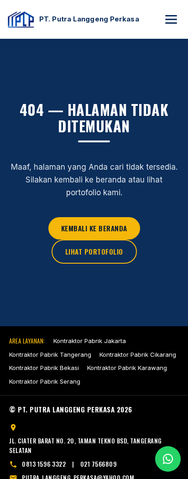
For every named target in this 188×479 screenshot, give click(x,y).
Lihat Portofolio (94, 251)
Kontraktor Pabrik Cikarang (137, 354)
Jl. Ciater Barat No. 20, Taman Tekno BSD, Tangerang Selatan (85, 445)
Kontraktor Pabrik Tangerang (50, 354)
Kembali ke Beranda (94, 228)
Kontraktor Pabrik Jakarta (89, 340)
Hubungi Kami (168, 459)
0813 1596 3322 (44, 464)
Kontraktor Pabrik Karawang (127, 367)
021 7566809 (98, 464)
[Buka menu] (171, 19)
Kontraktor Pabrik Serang (44, 381)
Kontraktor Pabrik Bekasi (44, 367)
